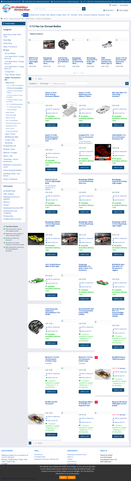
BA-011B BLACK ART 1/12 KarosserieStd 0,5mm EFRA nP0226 (86, 311)
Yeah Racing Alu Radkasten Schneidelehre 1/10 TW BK (52, 311)
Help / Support (8, 194)
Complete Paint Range (12, 131)
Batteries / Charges (55, 15)
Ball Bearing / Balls (11, 137)
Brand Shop (7, 43)
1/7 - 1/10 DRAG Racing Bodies (15, 104)
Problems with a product (12, 219)
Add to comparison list (52, 110)
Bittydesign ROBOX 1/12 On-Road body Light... (121, 60)
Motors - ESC (66, 15)
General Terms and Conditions (10, 212)
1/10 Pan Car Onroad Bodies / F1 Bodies (14, 91)
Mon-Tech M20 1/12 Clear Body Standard (119, 94)
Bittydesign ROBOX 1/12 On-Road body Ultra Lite (86, 181)
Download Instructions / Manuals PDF (46, 459)
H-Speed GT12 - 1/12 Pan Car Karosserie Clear (86, 137)
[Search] (83, 8)
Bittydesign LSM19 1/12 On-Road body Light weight (119, 224)
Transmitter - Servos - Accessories (80, 15)
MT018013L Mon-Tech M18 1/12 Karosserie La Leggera (118, 267)
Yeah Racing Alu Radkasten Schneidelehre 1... (49, 60)
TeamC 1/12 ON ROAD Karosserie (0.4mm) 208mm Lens (51, 138)
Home (22, 15)
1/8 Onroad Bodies (12, 109)
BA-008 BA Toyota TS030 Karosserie (118, 358)
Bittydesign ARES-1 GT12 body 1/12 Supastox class (86, 404)
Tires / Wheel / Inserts (13, 75)
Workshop (9, 143)
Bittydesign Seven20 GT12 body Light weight (77, 60)
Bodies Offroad (10, 112)
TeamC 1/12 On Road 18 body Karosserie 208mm (107, 60)
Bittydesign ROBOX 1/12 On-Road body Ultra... (63, 60)
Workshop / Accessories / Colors (100, 15)
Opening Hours (72, 464)
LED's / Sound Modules (12, 120)
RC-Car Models (10, 53)
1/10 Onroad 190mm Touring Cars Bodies (14, 96)
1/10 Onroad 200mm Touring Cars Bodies (14, 100)
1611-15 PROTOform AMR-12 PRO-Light (52, 265)
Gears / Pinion (10, 134)
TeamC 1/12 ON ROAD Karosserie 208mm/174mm (85, 94)
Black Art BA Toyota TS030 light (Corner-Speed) (119, 404)
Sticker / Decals (10, 128)
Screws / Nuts (10, 140)
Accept (71, 477)
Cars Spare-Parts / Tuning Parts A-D (14, 57)
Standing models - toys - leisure (12, 175)
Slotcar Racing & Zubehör (12, 170)
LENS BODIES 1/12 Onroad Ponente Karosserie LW (119, 137)
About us (6, 202)
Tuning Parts (9, 72)
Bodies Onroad (30, 19)
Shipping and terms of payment (11, 198)
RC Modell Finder (9, 191)
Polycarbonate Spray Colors (13, 123)
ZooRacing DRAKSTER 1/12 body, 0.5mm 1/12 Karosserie (85, 267)
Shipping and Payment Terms (76, 454)
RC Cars (25, 15)
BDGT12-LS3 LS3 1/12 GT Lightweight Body (53, 181)
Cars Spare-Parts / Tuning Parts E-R (14, 62)
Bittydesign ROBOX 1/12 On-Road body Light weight (52, 224)
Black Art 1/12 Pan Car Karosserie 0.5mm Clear (86, 359)
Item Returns (38, 454)
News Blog (7, 40)
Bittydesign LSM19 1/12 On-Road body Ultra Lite (86, 224)
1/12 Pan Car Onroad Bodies (15, 88)
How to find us (72, 461)
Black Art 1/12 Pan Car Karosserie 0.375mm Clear (52, 359)
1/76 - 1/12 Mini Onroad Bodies (15, 85)
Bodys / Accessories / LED (17, 19)
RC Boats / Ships (44, 15)
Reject (63, 477)
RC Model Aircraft (34, 15)
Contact (6, 205)
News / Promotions (10, 47)
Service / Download (10, 179)
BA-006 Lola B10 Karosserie (51, 403)
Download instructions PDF (13, 208)
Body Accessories (10, 118)
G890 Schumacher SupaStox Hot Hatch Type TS (92, 60)
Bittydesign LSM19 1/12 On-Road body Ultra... (34, 60)
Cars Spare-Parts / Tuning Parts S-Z (14, 68)
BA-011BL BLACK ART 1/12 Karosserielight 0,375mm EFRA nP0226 (118, 312)
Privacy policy (8, 216)
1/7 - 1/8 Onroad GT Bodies (14, 107)
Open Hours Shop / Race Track (12, 35)
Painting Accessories (11, 126)
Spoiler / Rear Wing (11, 115)
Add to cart (51, 125)
